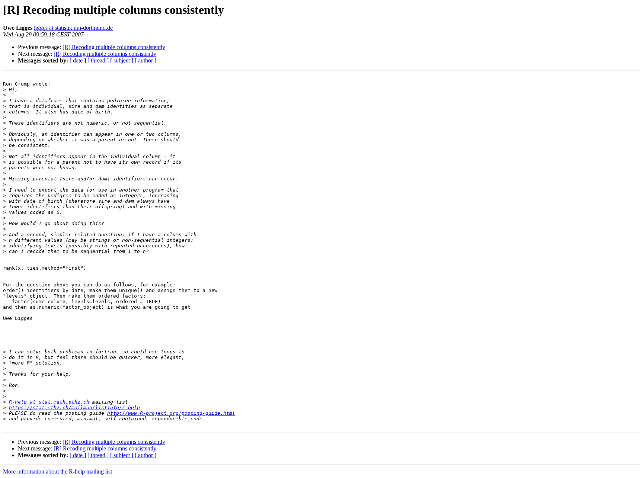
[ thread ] (98, 60)
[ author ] (145, 60)
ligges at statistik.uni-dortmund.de (73, 28)
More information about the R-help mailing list (57, 471)
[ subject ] (121, 60)
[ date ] (78, 60)
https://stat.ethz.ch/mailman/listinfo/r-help (74, 407)
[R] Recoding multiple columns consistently (114, 47)
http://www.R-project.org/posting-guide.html (171, 413)
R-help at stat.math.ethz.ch (49, 402)
